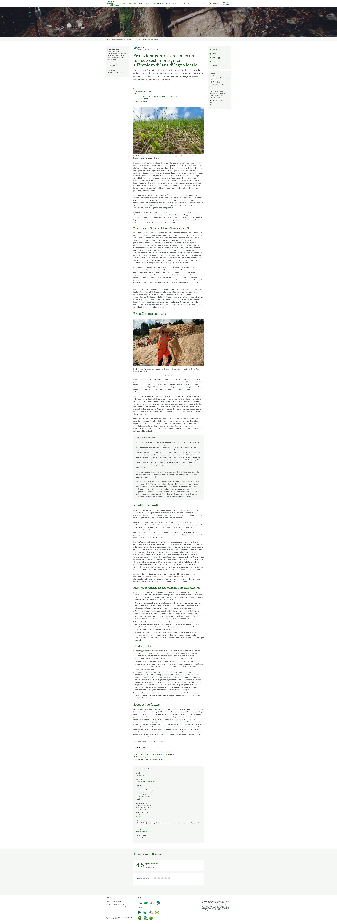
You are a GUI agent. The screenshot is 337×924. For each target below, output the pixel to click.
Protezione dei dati (118, 904)
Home (108, 901)
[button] (206, 348)
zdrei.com (130, 917)
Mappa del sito (117, 901)
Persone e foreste (171, 3)
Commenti (158, 854)
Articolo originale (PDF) (115, 72)
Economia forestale (144, 3)
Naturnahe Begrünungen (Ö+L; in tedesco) (150, 757)
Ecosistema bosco (158, 3)
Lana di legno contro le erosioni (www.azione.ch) (152, 752)
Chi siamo (109, 907)
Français (223, 4)
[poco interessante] (158, 878)
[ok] (162, 878)
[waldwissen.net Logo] (112, 3)
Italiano (228, 4)
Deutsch (223, 2)
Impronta (115, 907)
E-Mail (212, 87)
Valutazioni (141, 854)
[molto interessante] (169, 878)
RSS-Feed (129, 907)
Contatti (108, 904)
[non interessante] (155, 878)
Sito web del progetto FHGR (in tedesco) (149, 759)
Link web (212, 104)
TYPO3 (116, 918)
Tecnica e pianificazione (129, 3)
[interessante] (165, 878)
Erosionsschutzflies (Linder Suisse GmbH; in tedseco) (154, 754)
